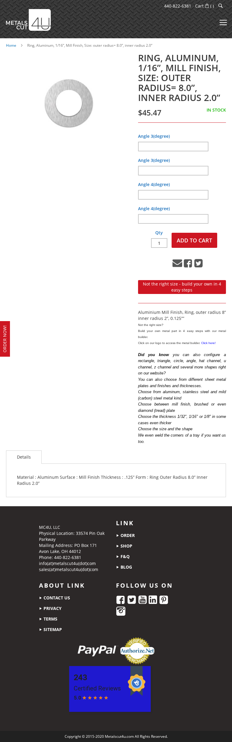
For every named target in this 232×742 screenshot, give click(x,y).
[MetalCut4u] (28, 20)
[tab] (24, 457)
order (127, 535)
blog (125, 567)
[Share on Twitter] (198, 266)
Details (24, 457)
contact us (56, 598)
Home (11, 45)
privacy (52, 608)
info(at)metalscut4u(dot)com (67, 563)
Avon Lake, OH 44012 (60, 551)
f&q (124, 556)
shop (125, 546)
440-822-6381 (177, 6)
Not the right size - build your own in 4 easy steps (182, 287)
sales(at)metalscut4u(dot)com (68, 569)
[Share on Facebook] (187, 266)
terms (49, 619)
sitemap (52, 629)
